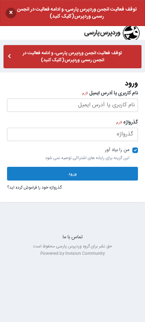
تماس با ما (73, 237)
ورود (72, 173)
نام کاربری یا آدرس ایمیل (110, 93)
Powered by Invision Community (72, 253)
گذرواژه (127, 122)
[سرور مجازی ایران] (72, 220)
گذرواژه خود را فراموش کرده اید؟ (34, 187)
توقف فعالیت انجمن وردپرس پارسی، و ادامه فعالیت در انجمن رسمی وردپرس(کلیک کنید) (77, 13)
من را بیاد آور (117, 149)
